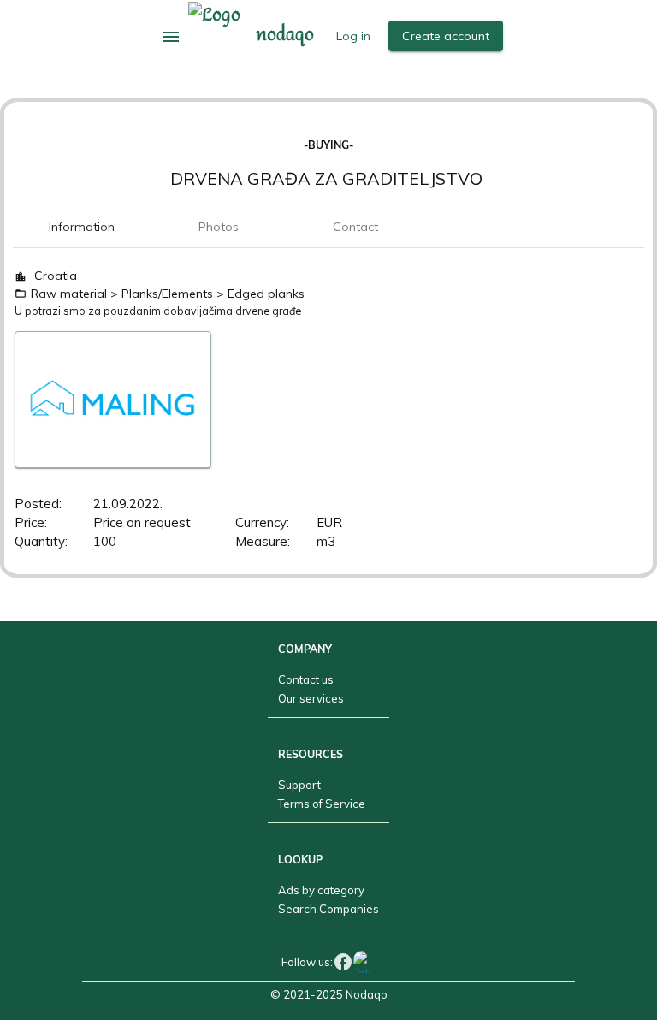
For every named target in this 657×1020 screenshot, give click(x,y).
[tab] (81, 226)
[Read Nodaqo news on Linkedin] (364, 961)
